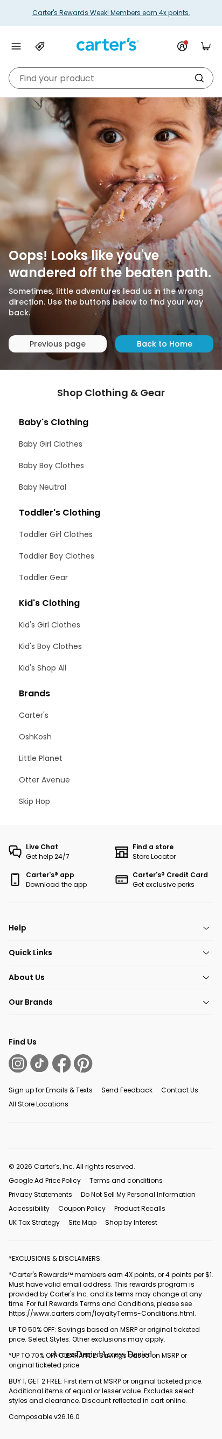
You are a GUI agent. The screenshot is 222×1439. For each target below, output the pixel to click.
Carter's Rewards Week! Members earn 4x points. (111, 12)
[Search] (199, 78)
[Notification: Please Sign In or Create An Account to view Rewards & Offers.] (182, 46)
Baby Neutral (42, 487)
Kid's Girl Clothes (49, 624)
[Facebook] (61, 1063)
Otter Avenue (44, 779)
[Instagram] (18, 1063)
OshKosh (35, 736)
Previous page (58, 343)
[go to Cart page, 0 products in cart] (206, 46)
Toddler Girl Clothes (56, 534)
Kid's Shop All (42, 667)
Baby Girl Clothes (50, 444)
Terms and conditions (126, 1180)
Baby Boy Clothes (51, 465)
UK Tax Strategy (34, 1222)
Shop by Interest (131, 1222)
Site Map (82, 1222)
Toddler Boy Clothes (56, 556)
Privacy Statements (40, 1194)
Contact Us (179, 1090)
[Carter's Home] (111, 44)
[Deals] (40, 46)
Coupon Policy (82, 1208)
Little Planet (41, 758)
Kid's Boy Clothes (50, 646)
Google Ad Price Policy (45, 1180)
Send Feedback (126, 1090)
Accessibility (29, 1208)
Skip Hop (34, 801)
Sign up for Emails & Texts (51, 1090)
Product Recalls (139, 1208)
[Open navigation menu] (16, 46)
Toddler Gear (43, 577)
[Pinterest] (83, 1063)
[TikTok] (39, 1063)
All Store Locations (38, 1104)
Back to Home (164, 343)
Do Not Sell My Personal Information (138, 1194)
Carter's (33, 715)
